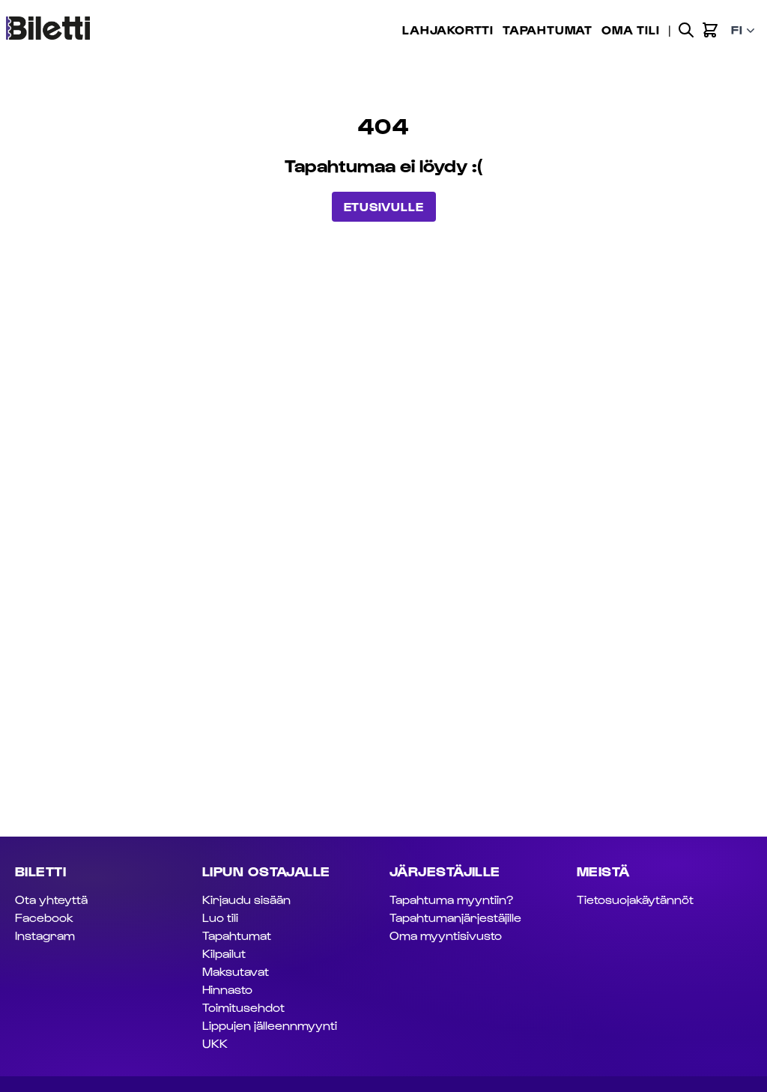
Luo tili (220, 917)
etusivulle (384, 206)
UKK (215, 1043)
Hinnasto (227, 989)
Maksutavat (235, 971)
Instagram (45, 935)
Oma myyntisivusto (445, 935)
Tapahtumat (547, 29)
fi (737, 29)
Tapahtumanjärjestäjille (455, 917)
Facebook (44, 917)
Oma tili (630, 29)
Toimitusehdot (243, 1007)
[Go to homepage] (45, 29)
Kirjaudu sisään (246, 899)
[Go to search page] (683, 30)
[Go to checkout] (710, 30)
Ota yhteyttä (51, 899)
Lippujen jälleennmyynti (269, 1025)
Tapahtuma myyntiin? (451, 899)
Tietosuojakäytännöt (635, 899)
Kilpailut (224, 953)
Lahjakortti (448, 29)
